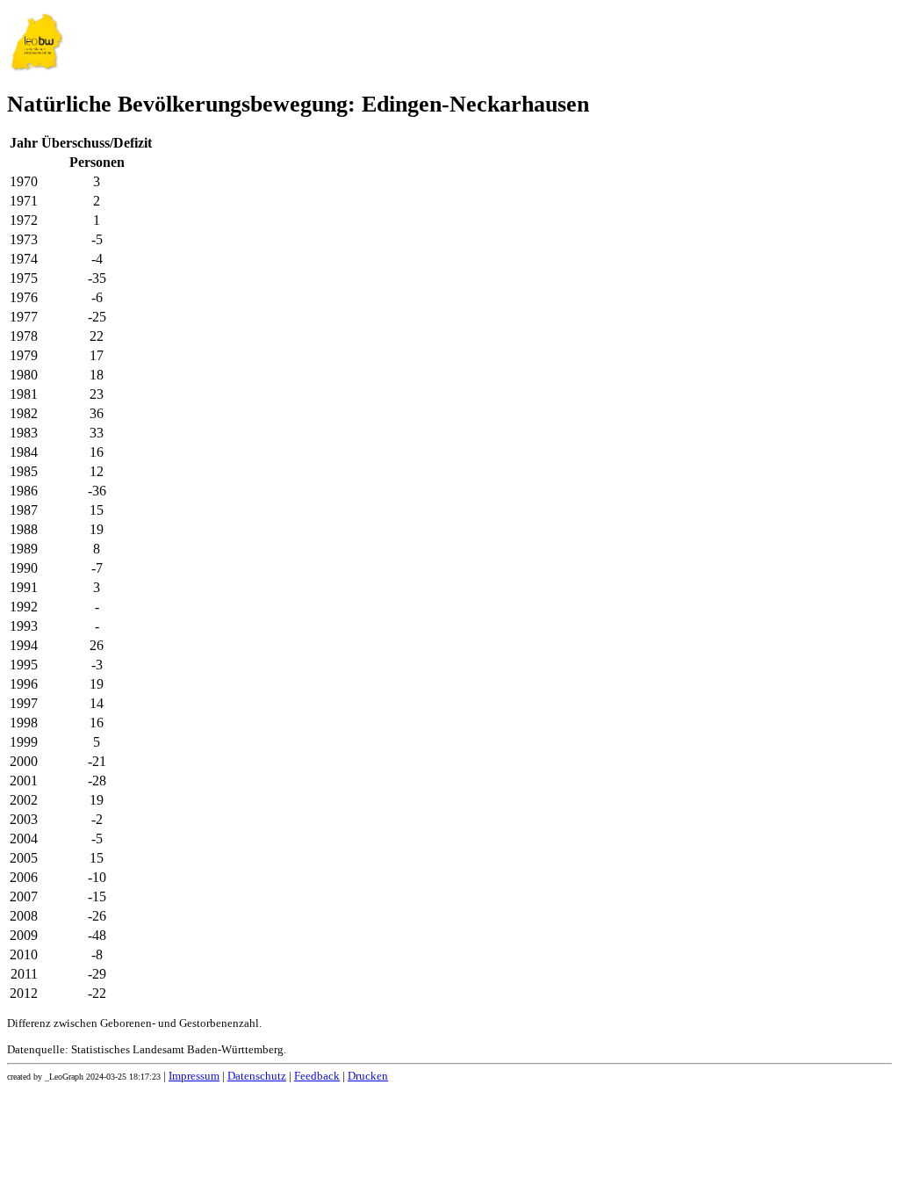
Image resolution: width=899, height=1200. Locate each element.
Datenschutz (256, 1076)
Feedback (317, 1076)
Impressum (194, 1076)
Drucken (368, 1076)
